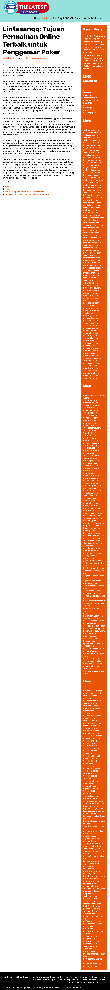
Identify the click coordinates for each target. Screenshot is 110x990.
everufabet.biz (90, 793)
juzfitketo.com (89, 949)
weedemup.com (90, 618)
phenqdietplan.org (91, 909)
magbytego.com (90, 167)
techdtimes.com (90, 703)
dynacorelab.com (91, 425)
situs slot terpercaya (40, 977)
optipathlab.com (90, 408)
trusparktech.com (91, 455)
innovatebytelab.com (92, 162)
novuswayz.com (90, 470)
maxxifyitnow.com (91, 293)
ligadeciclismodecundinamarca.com (93, 644)
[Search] (104, 18)
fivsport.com (89, 901)
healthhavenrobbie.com (93, 568)
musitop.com (89, 926)
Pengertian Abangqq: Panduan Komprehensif (93, 43)
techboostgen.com (92, 137)
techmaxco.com (90, 495)
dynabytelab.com (91, 410)
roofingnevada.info (91, 633)
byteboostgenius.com (93, 268)
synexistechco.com (92, 428)
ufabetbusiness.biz (91, 756)
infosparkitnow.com (92, 150)
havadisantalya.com (92, 701)
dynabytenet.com (91, 250)
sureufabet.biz (89, 778)
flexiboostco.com (91, 400)
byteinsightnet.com (92, 177)
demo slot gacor (90, 100)
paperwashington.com (93, 616)
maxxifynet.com (90, 420)
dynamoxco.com (90, 323)
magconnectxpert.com (93, 218)
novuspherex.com (91, 450)
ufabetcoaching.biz (92, 661)
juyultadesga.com (91, 863)
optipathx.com (90, 300)
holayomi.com (89, 641)
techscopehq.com (91, 280)
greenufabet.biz (90, 758)
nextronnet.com (90, 320)
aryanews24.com (91, 838)
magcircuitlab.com (91, 208)
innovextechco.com (92, 203)
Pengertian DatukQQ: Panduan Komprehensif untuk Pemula (93, 50)
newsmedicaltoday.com (94, 631)
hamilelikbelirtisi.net (92, 490)
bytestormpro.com (91, 533)
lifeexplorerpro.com (92, 528)
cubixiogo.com (90, 345)
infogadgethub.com (92, 132)
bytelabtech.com (91, 142)
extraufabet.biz (90, 763)
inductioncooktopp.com (94, 628)
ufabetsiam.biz (90, 751)
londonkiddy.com (91, 658)
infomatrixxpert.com (92, 187)
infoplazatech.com (91, 157)
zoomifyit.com (90, 378)
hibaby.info (88, 613)
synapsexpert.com (91, 363)
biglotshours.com (91, 731)
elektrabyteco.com (91, 215)
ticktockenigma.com (92, 543)
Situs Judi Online (90, 18)
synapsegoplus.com (92, 270)
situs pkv (87, 93)
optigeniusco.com (91, 448)
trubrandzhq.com (91, 458)
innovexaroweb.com (92, 243)
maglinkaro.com (90, 248)
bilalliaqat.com (89, 623)
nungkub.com (89, 939)
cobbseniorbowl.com (92, 846)
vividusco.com (89, 433)
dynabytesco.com (91, 503)
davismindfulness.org (92, 663)
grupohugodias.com (92, 891)
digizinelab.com (90, 230)
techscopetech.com (92, 238)
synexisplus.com (90, 415)
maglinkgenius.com (91, 205)
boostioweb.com (91, 403)
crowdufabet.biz (90, 796)
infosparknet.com (91, 290)
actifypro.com (89, 473)
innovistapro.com (91, 480)
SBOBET (69, 18)
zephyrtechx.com (91, 465)
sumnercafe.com (91, 911)
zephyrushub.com (91, 405)
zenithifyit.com (90, 438)
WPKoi (78, 987)
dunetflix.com (89, 914)
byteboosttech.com (92, 723)
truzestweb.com (90, 360)
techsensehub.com (91, 140)
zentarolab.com (90, 365)
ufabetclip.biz (89, 743)
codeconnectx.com (92, 185)
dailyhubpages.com (92, 591)
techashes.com (90, 696)
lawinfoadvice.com (91, 906)
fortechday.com (90, 668)
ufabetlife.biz (89, 766)
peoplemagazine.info (92, 693)
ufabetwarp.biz (90, 741)
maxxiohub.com (90, 440)
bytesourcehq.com (91, 175)
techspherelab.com (92, 255)
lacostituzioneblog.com (94, 931)
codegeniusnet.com (92, 170)
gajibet (101, 979)
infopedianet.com (91, 273)
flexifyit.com (89, 313)
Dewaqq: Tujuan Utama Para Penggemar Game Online (27, 194)
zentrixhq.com (89, 305)
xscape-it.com (89, 841)
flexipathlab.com (90, 338)
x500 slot (37, 979)
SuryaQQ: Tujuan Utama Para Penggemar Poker (24, 192)
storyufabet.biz (90, 783)
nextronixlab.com (91, 303)
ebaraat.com (89, 718)
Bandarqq (46, 18)
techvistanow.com (91, 192)
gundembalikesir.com (92, 708)
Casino (77, 18)
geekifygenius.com (91, 548)
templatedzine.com (92, 904)
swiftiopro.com (90, 488)
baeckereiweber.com (92, 691)
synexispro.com (90, 638)
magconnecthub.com (92, 265)
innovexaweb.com (91, 328)
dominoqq (84, 977)
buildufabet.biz (90, 798)
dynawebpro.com (91, 333)
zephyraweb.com (91, 443)
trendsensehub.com (92, 541)
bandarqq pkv (89, 113)
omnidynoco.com (91, 355)
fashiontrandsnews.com (94, 803)
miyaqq (92, 979)
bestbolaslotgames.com (94, 601)
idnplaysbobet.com (92, 593)
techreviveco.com (91, 245)
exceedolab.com (90, 498)
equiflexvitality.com (92, 581)
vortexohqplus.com (92, 485)
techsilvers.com (90, 896)
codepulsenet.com (91, 275)
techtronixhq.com (91, 130)
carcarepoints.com (91, 886)
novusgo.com (89, 530)
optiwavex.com (90, 353)
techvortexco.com (91, 152)
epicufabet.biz (89, 786)
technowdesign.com (92, 848)
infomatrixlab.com (91, 258)
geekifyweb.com (90, 155)
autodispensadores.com (94, 626)
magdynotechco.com (93, 147)
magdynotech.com (91, 278)
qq (5, 977)
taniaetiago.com (90, 946)
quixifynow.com (90, 295)
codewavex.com (90, 210)
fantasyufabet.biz (91, 748)
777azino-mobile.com (93, 843)
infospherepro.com (91, 515)
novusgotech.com (91, 318)
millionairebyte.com (92, 666)
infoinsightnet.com (91, 172)
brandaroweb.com (91, 376)
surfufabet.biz (89, 773)
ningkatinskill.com (91, 899)
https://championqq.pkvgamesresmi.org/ (88, 982)
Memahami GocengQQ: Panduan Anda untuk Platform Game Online (93, 58)
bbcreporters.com (91, 806)
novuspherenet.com (92, 348)
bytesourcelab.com (92, 288)
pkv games (9, 189)
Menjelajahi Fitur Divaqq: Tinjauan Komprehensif (94, 37)
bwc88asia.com (90, 878)
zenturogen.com (90, 325)
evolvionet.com (90, 413)
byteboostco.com (91, 213)
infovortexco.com (91, 228)
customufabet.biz (91, 781)
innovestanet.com (91, 308)
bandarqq (87, 95)
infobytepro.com (91, 165)
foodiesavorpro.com (92, 518)
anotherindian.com (91, 941)
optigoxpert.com (91, 468)
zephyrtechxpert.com (93, 225)
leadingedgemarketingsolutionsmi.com (93, 812)
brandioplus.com (90, 330)
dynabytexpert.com (92, 310)
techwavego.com (91, 233)
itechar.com (88, 711)
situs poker (69, 979)
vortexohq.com (90, 520)
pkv (85, 90)
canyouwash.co (90, 698)
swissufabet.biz (90, 753)
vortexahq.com (90, 435)
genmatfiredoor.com (92, 561)
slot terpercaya (90, 98)
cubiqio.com (88, 510)
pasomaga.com (90, 951)
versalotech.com (90, 493)
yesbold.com (89, 713)
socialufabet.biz (90, 771)
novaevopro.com (91, 453)
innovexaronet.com (92, 190)
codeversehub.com (91, 260)
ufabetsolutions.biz (92, 768)
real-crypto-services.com (89, 867)
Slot (55, 18)
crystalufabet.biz (91, 788)
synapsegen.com (91, 335)
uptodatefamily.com (92, 924)
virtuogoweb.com (91, 728)
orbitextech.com (90, 550)
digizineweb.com (90, 183)
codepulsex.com (90, 235)
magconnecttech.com (93, 553)
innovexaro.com (90, 285)
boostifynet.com (91, 460)
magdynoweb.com (91, 240)
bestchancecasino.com (93, 621)
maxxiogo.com (90, 315)
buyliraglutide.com (91, 733)
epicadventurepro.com (93, 523)
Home (37, 18)
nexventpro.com (90, 463)
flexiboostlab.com (91, 483)
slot (10, 977)
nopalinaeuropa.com (92, 964)
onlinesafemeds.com (92, 736)
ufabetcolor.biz (90, 761)
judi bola (18, 977)
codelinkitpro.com (91, 135)
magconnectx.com (91, 636)
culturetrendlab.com (92, 538)
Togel (61, 18)
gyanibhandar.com (91, 738)
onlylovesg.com (90, 583)
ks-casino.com (89, 884)
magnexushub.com (91, 726)
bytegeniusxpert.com (93, 160)
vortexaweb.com (91, 445)
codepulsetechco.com (93, 180)
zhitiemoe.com (90, 936)
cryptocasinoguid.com (93, 808)
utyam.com (88, 929)
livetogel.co (88, 558)
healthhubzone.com (92, 716)
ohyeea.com (88, 934)
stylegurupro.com (91, 505)
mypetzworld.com (91, 871)
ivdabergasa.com (91, 861)
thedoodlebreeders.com (94, 889)
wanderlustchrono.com (93, 535)
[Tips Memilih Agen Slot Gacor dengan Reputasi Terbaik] (26, 7)
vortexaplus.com (90, 343)
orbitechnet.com (90, 350)
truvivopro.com (90, 430)
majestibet (82, 979)
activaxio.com (89, 500)
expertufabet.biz (91, 746)
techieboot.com (90, 706)
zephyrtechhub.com (92, 358)
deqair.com (88, 893)
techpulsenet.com (91, 223)
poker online (88, 110)
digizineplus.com (90, 283)
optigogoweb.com (91, 373)
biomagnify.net (90, 966)
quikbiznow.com (90, 368)
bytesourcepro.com (92, 253)
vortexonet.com (90, 418)
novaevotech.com (91, 200)
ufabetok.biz (89, 791)
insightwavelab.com (92, 526)
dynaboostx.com (91, 475)
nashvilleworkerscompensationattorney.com (93, 649)
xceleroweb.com (90, 370)
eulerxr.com (88, 546)
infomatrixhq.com (91, 195)
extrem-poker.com (91, 881)
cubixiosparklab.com (92, 198)
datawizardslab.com (92, 508)
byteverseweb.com (92, 263)
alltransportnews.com (93, 801)
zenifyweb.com (90, 556)
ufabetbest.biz (90, 776)
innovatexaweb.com (92, 145)
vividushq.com (89, 340)
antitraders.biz (89, 836)
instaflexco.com (90, 478)
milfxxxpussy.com (91, 921)
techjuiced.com (90, 721)
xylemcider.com (90, 944)
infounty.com (89, 873)
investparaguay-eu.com (94, 876)
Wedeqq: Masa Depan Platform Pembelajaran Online (93, 66)
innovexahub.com (91, 423)
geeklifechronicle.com (93, 513)
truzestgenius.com (91, 220)
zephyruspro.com (91, 298)
